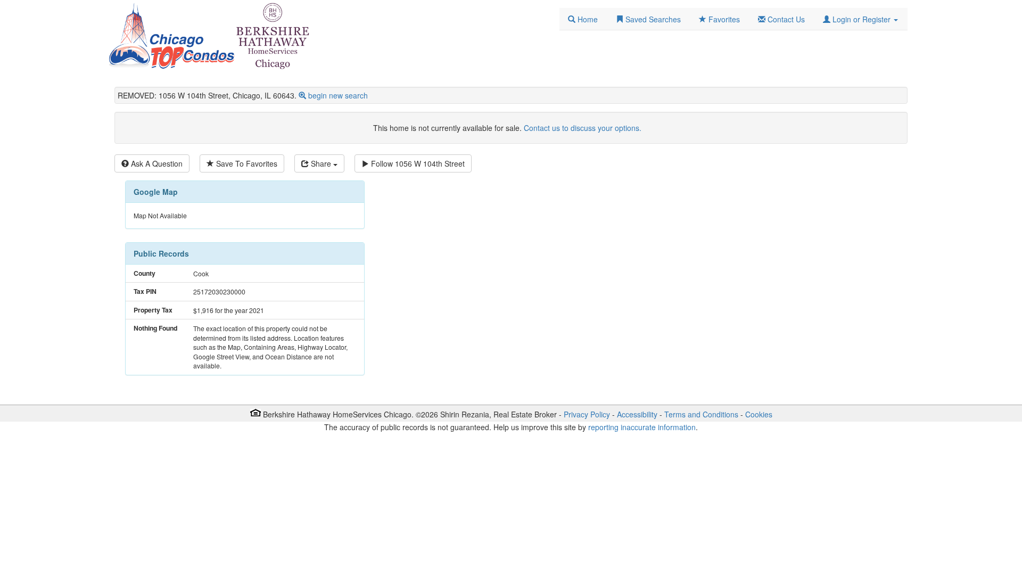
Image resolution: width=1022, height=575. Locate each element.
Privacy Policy (587, 414)
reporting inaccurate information (642, 427)
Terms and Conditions (701, 414)
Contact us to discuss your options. (582, 127)
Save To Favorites (245, 163)
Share (321, 163)
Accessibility (637, 414)
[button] (860, 19)
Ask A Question (156, 163)
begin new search (338, 95)
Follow (417, 163)
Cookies (758, 414)
